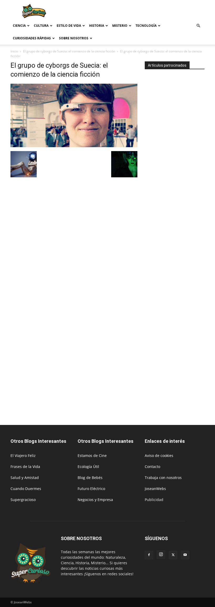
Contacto (152, 466)
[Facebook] (149, 555)
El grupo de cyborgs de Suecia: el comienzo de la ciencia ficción (69, 51)
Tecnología (146, 25)
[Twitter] (173, 555)
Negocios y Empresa (95, 499)
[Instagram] (161, 554)
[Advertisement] (143, 11)
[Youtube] (185, 555)
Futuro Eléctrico (91, 488)
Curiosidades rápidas (32, 38)
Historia (96, 25)
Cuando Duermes (25, 488)
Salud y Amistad (24, 477)
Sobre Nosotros (73, 38)
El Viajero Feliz (23, 455)
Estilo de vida (69, 25)
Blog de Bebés (90, 477)
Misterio (119, 25)
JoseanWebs (155, 488)
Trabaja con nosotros (163, 477)
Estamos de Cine (92, 455)
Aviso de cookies (159, 455)
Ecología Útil (88, 466)
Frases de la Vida (25, 466)
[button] (198, 25)
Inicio (14, 51)
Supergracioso (23, 499)
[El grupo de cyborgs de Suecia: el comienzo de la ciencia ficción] (73, 145)
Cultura (41, 25)
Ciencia (19, 25)
